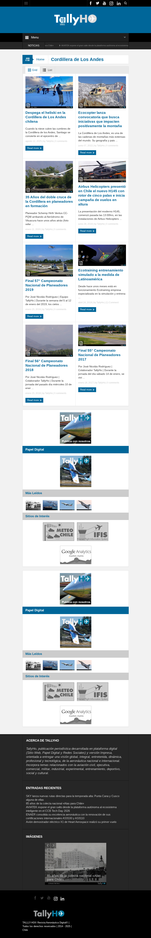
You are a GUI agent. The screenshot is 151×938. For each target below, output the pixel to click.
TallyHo (50, 141)
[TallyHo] (75, 19)
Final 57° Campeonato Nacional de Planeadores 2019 (46, 285)
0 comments (61, 141)
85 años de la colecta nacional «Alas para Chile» (55, 803)
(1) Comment (112, 302)
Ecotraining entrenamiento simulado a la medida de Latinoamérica (100, 274)
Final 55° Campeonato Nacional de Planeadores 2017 (99, 355)
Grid (34, 70)
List (49, 70)
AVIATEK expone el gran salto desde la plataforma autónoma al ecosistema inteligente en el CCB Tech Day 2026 (86, 45)
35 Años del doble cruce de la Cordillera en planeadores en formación (49, 201)
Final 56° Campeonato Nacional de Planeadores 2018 (46, 365)
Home (40, 59)
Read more (33, 148)
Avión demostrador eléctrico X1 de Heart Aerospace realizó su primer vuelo (71, 821)
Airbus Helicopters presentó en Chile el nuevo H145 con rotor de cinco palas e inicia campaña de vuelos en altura (102, 195)
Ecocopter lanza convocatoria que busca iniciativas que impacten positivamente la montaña (100, 119)
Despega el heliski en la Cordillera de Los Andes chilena (45, 117)
